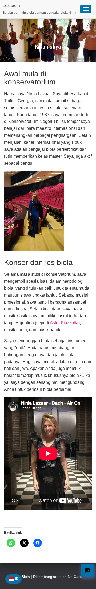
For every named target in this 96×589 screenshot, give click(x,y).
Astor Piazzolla (64, 323)
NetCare (75, 577)
